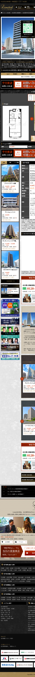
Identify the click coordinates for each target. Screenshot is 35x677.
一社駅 (15, 570)
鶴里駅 (14, 599)
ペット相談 (16, 162)
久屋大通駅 (30, 597)
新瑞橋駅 (23, 579)
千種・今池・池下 (5, 614)
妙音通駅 (18, 579)
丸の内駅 (23, 597)
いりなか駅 (4, 590)
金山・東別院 (4, 620)
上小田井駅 (4, 588)
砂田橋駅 (10, 581)
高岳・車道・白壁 (5, 610)
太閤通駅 (3, 597)
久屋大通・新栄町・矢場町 (7, 608)
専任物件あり (31, 626)
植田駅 (19, 590)
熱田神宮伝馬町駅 (5, 579)
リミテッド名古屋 (6, 12)
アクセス (21, 542)
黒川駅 (15, 577)
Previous (22, 378)
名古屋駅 (9, 597)
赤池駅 (32, 590)
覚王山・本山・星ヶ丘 (6, 616)
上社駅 (19, 570)
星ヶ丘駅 (10, 570)
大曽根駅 (28, 581)
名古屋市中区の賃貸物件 (28, 12)
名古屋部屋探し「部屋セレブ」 (9, 646)
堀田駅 (12, 579)
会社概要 (7, 542)
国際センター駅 (16, 597)
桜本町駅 (9, 599)
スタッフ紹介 (9, 638)
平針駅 (27, 590)
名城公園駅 (21, 577)
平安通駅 (3, 577)
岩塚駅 (11, 568)
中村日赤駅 (24, 568)
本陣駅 (30, 568)
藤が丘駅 (29, 570)
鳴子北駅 (23, 599)
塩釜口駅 (14, 590)
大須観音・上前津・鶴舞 (7, 618)
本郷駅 (24, 570)
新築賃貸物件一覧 (10, 281)
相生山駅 (29, 599)
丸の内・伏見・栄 (5, 612)
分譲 (10, 162)
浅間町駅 (29, 588)
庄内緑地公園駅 (12, 588)
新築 (4, 162)
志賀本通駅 (9, 577)
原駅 (23, 590)
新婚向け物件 (31, 616)
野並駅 (18, 599)
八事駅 (9, 590)
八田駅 (7, 568)
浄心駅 (24, 588)
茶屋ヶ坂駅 (4, 581)
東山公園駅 (4, 570)
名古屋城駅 (27, 577)
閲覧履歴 (11, 295)
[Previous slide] (31, 118)
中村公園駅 (17, 568)
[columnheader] (8, 74)
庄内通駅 (19, 588)
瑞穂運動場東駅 (31, 579)
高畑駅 (2, 568)
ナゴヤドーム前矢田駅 (19, 581)
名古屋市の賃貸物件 (16, 12)
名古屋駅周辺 (4, 606)
